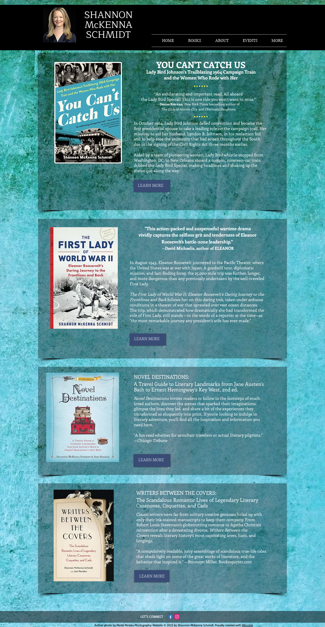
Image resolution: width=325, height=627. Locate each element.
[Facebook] (170, 616)
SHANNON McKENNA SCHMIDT (108, 25)
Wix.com (247, 625)
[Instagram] (177, 616)
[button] (274, 41)
